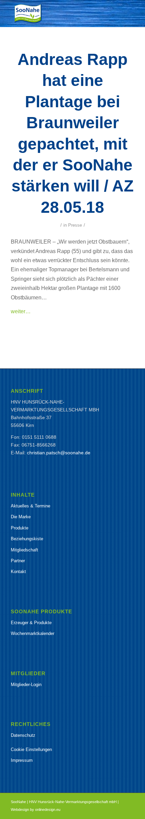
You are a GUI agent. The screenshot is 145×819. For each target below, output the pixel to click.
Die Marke (21, 516)
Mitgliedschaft (24, 549)
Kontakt (18, 571)
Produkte (19, 527)
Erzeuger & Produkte (31, 622)
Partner (18, 560)
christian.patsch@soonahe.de (58, 452)
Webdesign (20, 809)
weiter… (21, 311)
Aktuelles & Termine (30, 505)
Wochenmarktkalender (32, 633)
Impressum (22, 760)
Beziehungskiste (27, 538)
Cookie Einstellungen (31, 749)
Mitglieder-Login (26, 684)
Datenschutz (23, 735)
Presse (75, 225)
